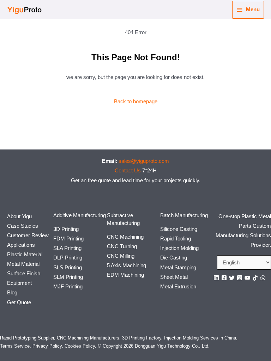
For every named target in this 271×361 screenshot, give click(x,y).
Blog (12, 292)
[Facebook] (224, 278)
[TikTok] (255, 278)
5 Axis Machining (126, 265)
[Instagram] (239, 278)
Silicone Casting (178, 229)
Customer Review (28, 235)
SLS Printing (67, 267)
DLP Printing (67, 258)
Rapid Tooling (175, 238)
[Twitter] (232, 278)
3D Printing (66, 229)
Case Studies (22, 226)
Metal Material (23, 264)
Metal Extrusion (178, 286)
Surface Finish (23, 273)
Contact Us (128, 170)
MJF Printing (68, 286)
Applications (21, 245)
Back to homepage (135, 101)
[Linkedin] (216, 278)
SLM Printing (68, 277)
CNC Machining (125, 237)
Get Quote (19, 302)
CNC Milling (120, 256)
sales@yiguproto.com (144, 161)
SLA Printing (67, 248)
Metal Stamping (178, 267)
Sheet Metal (174, 277)
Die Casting (173, 258)
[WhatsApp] (263, 278)
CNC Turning (122, 246)
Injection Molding (179, 248)
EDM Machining (125, 275)
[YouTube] (247, 278)
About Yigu (19, 216)
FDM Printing (68, 238)
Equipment (19, 283)
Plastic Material (24, 254)
